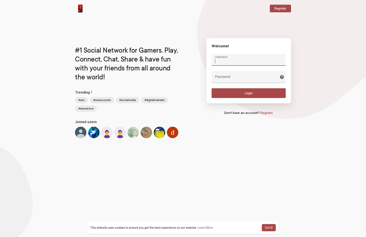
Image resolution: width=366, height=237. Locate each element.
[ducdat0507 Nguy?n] (172, 132)
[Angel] (159, 132)
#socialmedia (127, 100)
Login (249, 93)
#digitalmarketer (154, 100)
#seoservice (85, 108)
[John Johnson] (120, 132)
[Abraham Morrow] (107, 132)
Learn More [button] (205, 227)
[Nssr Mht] (133, 132)
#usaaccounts (102, 100)
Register (280, 8)
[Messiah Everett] (80, 132)
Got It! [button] (269, 227)
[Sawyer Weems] (94, 132)
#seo (81, 100)
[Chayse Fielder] (146, 132)
